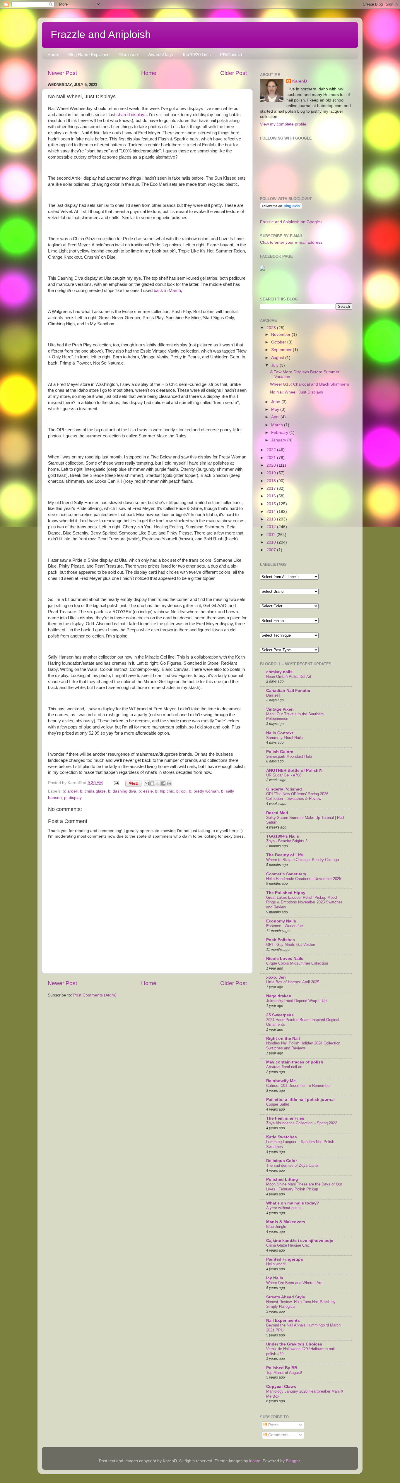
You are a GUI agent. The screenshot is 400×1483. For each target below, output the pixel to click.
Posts (272, 1425)
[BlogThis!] (152, 783)
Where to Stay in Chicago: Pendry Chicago (302, 860)
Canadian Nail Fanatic (288, 690)
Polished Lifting (282, 1179)
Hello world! (276, 1264)
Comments (277, 1435)
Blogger (293, 1461)
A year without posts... (285, 1208)
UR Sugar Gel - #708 (283, 775)
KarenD (299, 81)
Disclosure (129, 54)
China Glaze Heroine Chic (288, 1245)
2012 (271, 527)
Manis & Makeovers (285, 1222)
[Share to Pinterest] (169, 783)
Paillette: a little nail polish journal (300, 1099)
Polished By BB (281, 1368)
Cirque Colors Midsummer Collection (297, 963)
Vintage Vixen (280, 709)
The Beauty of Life (284, 855)
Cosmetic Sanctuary (286, 874)
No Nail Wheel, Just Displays (296, 392)
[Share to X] (158, 783)
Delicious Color (281, 1161)
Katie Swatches (281, 1137)
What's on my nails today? (292, 1203)
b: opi (181, 791)
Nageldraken (278, 996)
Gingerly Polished (284, 789)
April (276, 417)
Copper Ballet (277, 1104)
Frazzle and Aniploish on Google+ (291, 222)
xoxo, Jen (276, 977)
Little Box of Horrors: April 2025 (292, 982)
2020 (271, 465)
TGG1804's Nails (282, 836)
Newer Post (62, 73)
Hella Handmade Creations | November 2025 (303, 879)
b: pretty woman (204, 791)
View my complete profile (283, 124)
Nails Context (279, 733)
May (275, 409)
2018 (271, 481)
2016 (271, 496)
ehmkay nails (279, 672)
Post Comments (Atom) (95, 995)
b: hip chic (164, 791)
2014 (271, 511)
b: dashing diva (122, 791)
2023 (271, 328)
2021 (271, 458)
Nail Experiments (283, 1320)
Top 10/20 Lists (196, 54)
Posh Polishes (280, 940)
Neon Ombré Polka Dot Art (288, 676)
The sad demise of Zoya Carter (292, 1165)
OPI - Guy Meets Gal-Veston (290, 944)
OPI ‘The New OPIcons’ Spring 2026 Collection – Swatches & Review (297, 796)
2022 (271, 450)
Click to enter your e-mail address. (292, 242)
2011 (271, 534)
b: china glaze (93, 791)
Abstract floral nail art (284, 1067)
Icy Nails (274, 1278)
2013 (271, 519)
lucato (254, 1461)
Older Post (233, 73)
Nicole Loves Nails (284, 958)
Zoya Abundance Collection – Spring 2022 (301, 1123)
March (277, 425)
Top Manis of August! (284, 1372)
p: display (73, 797)
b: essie (146, 791)
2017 (271, 488)
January (279, 440)
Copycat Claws (281, 1386)
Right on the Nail (283, 1038)
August (278, 357)
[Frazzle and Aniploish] (262, 269)
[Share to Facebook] (163, 783)
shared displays (132, 114)
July (275, 365)
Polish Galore (279, 752)
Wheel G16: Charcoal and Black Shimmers (309, 384)
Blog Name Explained (89, 54)
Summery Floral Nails (284, 738)
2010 (271, 542)
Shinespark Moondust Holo (289, 756)
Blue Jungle (276, 1226)
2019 (271, 473)
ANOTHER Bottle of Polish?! (294, 770)
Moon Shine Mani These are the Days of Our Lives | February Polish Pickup (304, 1186)
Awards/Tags (160, 54)
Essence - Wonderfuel (285, 926)
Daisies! (273, 695)
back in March (167, 290)
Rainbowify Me (281, 1081)
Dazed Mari (277, 813)
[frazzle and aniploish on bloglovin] (281, 207)
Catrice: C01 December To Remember (298, 1085)
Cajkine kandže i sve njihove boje (299, 1240)
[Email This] (147, 783)
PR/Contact (231, 54)
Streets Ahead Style (285, 1297)
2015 (271, 504)
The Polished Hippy (285, 893)
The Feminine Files (285, 1118)
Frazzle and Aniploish (101, 34)
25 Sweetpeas (280, 1015)
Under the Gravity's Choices (294, 1344)
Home (53, 54)
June (276, 402)
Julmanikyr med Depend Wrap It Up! (297, 1001)
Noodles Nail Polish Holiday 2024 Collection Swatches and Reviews (303, 1045)
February (280, 432)
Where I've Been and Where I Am (294, 1283)
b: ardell (70, 791)
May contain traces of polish (294, 1062)
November (281, 334)
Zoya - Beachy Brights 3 (286, 841)
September (282, 350)
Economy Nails (281, 921)
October (279, 342)
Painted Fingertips (284, 1259)
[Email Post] (116, 783)
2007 (271, 550)
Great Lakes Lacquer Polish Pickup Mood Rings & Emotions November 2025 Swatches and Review (304, 902)
